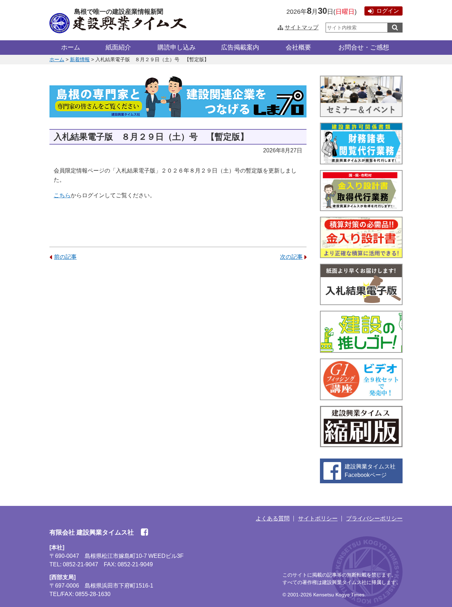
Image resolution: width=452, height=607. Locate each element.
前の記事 (65, 257)
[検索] (395, 28)
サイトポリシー (318, 518)
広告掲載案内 (240, 47)
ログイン (387, 11)
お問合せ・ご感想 (363, 47)
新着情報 (80, 59)
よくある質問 (273, 518)
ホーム (70, 47)
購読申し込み (176, 47)
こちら (62, 195)
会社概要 (298, 47)
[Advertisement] (178, 322)
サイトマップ (302, 27)
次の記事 (291, 257)
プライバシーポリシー (374, 518)
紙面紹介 (118, 47)
